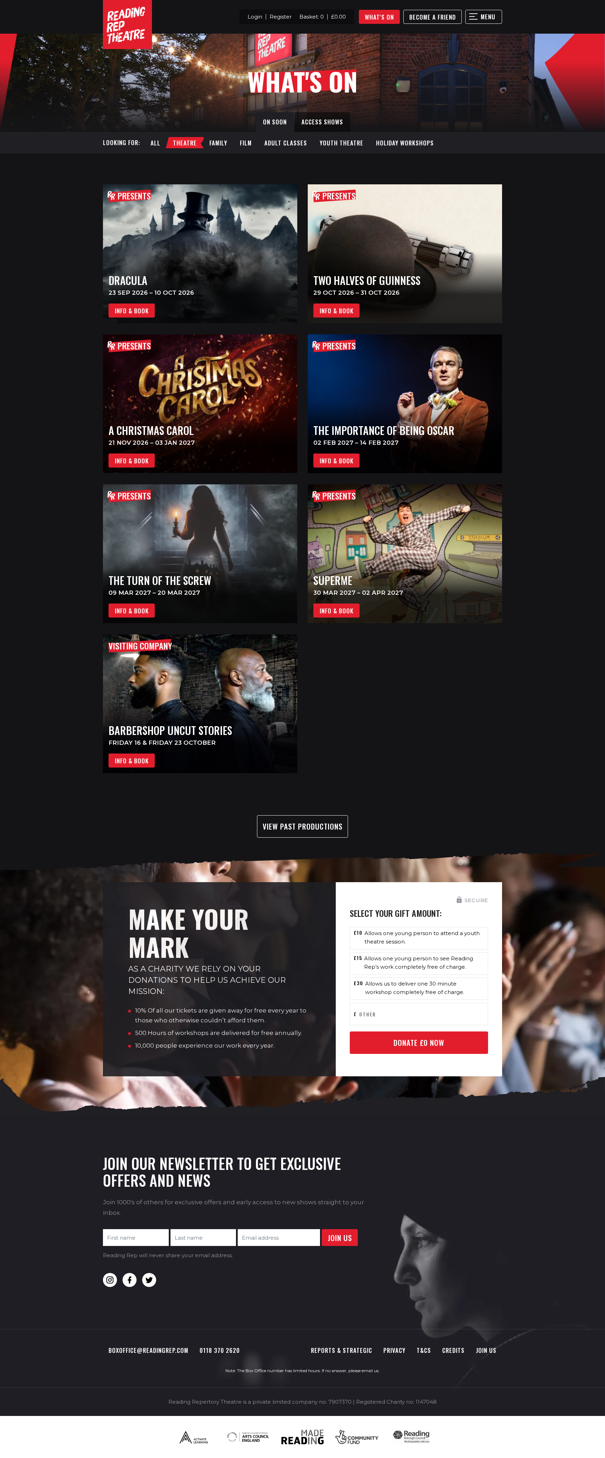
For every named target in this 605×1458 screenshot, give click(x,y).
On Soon (275, 121)
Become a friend (432, 17)
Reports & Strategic (341, 1350)
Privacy (394, 1350)
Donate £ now (419, 1042)
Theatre (185, 142)
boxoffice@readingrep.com (148, 1350)
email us (370, 1370)
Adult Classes (285, 142)
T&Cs (424, 1350)
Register (281, 16)
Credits (453, 1350)
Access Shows (322, 121)
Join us (486, 1350)
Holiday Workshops (405, 142)
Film (246, 142)
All (155, 142)
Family (218, 142)
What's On (379, 17)
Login (255, 16)
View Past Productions (302, 826)
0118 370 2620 (220, 1350)
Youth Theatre (341, 142)
